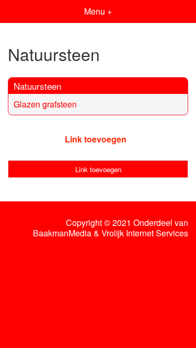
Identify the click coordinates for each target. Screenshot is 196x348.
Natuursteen (37, 85)
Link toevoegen (95, 139)
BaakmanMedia (62, 233)
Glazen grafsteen (45, 104)
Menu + (98, 11)
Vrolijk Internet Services (144, 233)
